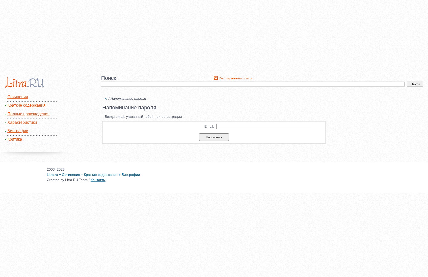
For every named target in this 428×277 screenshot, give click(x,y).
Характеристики (22, 122)
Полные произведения (28, 114)
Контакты (98, 180)
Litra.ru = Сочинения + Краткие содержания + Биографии (93, 175)
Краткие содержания (26, 105)
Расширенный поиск (235, 78)
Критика (14, 139)
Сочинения (17, 97)
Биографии (17, 131)
